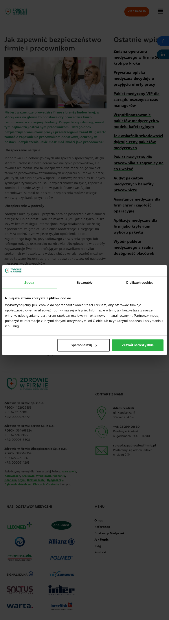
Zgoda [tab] (29, 282)
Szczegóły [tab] (85, 282)
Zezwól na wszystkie (138, 345)
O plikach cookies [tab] (140, 282)
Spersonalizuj (81, 345)
